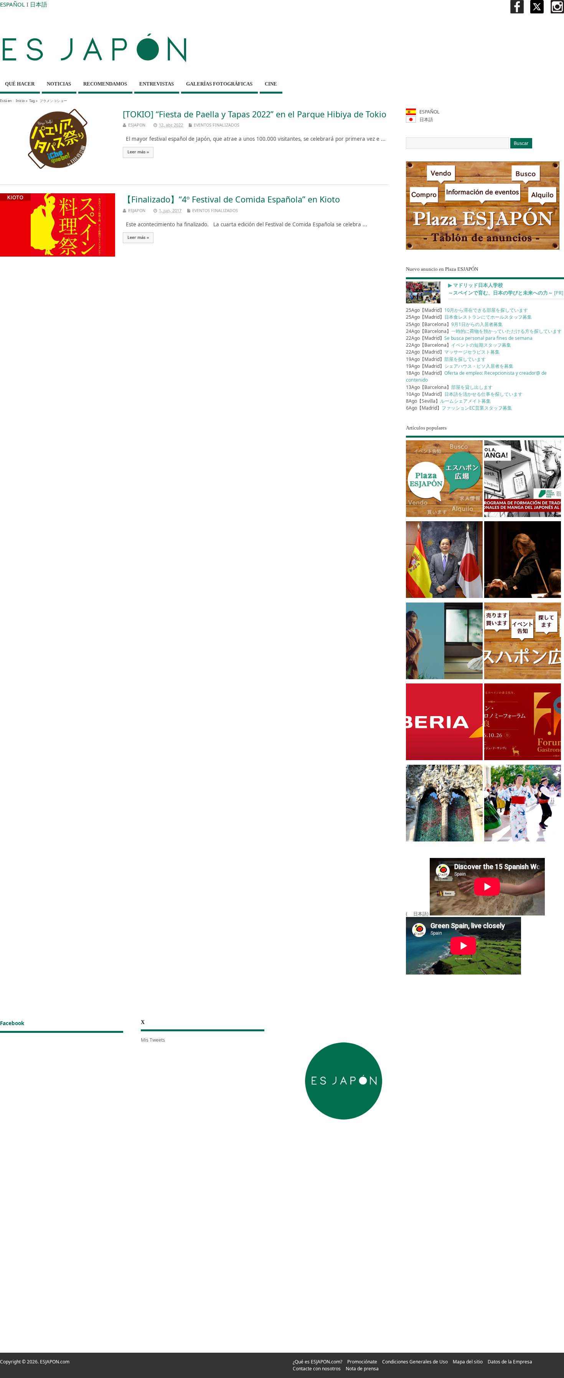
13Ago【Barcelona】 (449, 387)
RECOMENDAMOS (105, 84)
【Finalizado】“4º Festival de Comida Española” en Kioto (231, 199)
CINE (271, 84)
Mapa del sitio (468, 1361)
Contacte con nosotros (317, 1368)
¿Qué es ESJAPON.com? (317, 1361)
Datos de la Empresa (510, 1361)
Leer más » (138, 152)
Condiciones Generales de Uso (415, 1361)
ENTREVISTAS (156, 84)
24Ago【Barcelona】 (484, 331)
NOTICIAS (59, 84)
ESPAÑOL (12, 4)
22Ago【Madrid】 (469, 338)
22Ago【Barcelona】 (458, 345)
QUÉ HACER (20, 84)
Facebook (12, 1023)
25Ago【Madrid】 (467, 310)
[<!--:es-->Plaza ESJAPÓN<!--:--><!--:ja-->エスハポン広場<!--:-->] (444, 480)
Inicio (20, 100)
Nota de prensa (362, 1368)
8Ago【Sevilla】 (448, 401)
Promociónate (362, 1361)
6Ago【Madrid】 (459, 408)
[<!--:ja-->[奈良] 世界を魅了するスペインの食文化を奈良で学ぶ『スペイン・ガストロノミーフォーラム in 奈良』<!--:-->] (522, 723)
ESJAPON (136, 125)
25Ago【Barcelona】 (454, 324)
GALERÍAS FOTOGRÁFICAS (219, 84)
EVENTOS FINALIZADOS (216, 125)
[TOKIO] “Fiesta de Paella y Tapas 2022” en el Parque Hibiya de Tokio (254, 114)
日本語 (38, 4)
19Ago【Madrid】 (446, 359)
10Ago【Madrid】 (464, 394)
